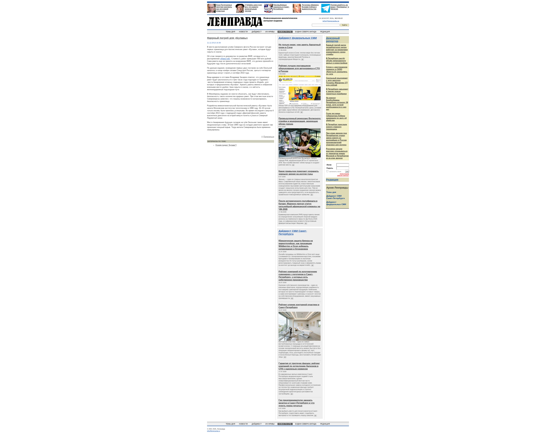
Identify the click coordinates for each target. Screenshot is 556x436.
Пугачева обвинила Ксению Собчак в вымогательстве (310, 7)
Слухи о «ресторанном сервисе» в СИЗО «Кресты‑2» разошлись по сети (336, 70)
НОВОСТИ (243, 32)
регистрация (344, 174)
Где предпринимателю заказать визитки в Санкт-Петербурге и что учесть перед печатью (296, 403)
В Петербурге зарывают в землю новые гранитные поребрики (337, 91)
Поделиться (269, 137)
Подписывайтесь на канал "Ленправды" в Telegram (339, 7)
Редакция (332, 179)
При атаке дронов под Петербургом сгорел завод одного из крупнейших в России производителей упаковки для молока (336, 139)
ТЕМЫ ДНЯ (230, 32)
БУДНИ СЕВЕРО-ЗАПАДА (306, 32)
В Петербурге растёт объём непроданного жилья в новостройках (336, 60)
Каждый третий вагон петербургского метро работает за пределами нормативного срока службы (337, 49)
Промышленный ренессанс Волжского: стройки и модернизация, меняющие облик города (300, 121)
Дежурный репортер (333, 40)
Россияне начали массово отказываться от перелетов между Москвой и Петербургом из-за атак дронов (337, 153)
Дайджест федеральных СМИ (298, 38)
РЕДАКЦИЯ (325, 32)
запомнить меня (335, 171)
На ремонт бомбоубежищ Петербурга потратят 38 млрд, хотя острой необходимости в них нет (337, 103)
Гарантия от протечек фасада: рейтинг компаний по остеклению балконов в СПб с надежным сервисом (299, 366)
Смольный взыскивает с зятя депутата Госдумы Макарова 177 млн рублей (337, 81)
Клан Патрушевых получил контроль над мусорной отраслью (224, 8)
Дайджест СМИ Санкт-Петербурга (293, 232)
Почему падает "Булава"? (226, 145)
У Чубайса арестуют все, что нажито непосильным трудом (253, 8)
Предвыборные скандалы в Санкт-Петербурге (281, 7)
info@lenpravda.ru (331, 21)
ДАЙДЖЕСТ (257, 32)
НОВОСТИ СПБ (285, 32)
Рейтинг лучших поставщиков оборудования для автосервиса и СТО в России (299, 68)
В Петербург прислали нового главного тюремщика (336, 126)
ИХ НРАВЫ (270, 32)
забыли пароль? (343, 175)
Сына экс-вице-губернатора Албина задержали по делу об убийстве (336, 117)
